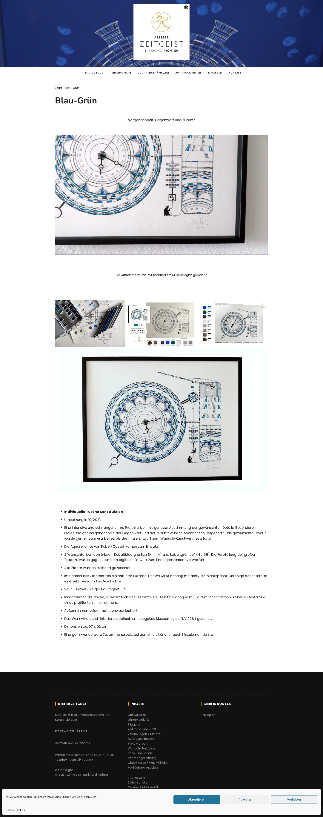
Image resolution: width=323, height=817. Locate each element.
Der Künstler (137, 715)
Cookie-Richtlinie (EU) (144, 787)
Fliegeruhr (135, 724)
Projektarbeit (138, 743)
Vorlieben (294, 799)
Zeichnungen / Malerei (153, 72)
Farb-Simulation (140, 753)
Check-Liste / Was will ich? (148, 763)
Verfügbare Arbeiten (144, 767)
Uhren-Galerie (121, 72)
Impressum (214, 72)
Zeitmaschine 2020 (142, 729)
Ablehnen (245, 799)
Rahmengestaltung (142, 758)
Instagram (208, 715)
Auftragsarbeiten (188, 72)
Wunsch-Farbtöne (142, 748)
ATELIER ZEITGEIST (93, 72)
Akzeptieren (196, 799)
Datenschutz (137, 782)
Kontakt (235, 72)
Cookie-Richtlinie (16, 810)
